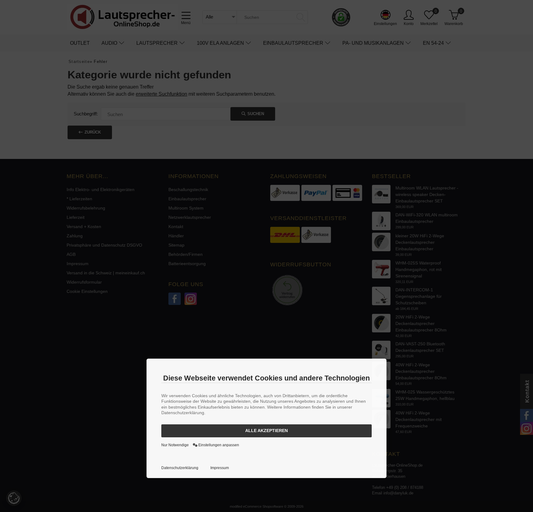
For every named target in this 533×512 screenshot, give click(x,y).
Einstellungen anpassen (218, 445)
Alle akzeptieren (266, 430)
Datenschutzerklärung (179, 468)
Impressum (219, 468)
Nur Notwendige (175, 445)
